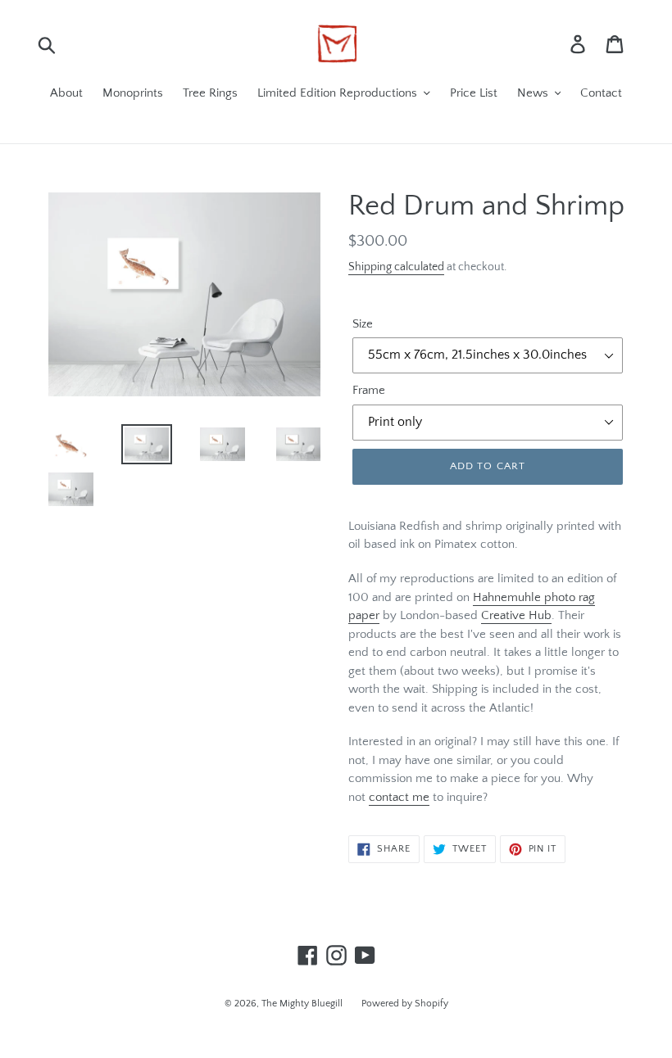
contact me (399, 797)
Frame (368, 390)
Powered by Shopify (404, 1003)
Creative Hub (516, 615)
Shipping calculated (396, 267)
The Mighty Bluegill (303, 1003)
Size (362, 324)
